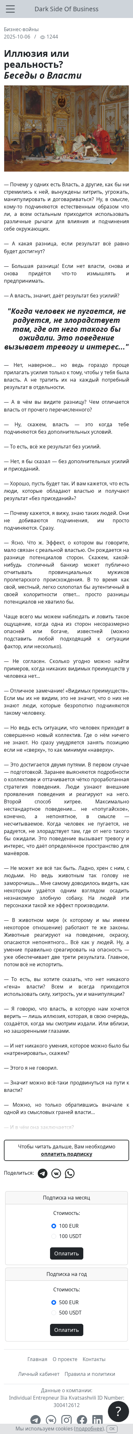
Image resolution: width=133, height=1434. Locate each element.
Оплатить (66, 1253)
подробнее (89, 1428)
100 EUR (69, 1226)
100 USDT (70, 1236)
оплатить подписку (66, 1154)
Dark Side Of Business (66, 8)
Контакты (94, 1359)
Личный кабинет (38, 1374)
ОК (112, 1428)
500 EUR (69, 1302)
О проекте (65, 1359)
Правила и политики (90, 1374)
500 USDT (70, 1312)
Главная (37, 1359)
